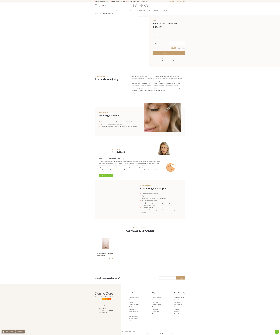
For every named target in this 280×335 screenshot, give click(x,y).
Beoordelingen (178, 304)
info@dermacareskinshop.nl (105, 310)
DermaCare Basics (157, 297)
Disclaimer (147, 333)
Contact (165, 10)
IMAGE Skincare (156, 304)
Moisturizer (132, 306)
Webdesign (126, 333)
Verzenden (177, 309)
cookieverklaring (154, 167)
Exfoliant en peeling (134, 304)
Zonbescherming (133, 318)
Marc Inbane (155, 306)
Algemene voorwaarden (136, 333)
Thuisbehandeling (133, 316)
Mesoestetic (155, 309)
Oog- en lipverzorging (134, 311)
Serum (130, 313)
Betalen (176, 311)
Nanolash (154, 313)
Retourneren (177, 306)
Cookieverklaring (164, 333)
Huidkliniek (171, 1)
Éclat (154, 20)
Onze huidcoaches (180, 1)
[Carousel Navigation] (122, 15)
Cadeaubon (177, 302)
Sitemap (173, 333)
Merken (129, 10)
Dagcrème (132, 302)
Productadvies (141, 10)
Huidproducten (118, 10)
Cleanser (131, 299)
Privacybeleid (155, 333)
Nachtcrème (132, 309)
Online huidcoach (153, 10)
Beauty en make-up (134, 297)
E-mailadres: (154, 278)
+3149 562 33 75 (102, 313)
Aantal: (155, 43)
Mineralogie (155, 311)
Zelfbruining (132, 320)
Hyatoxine (155, 302)
